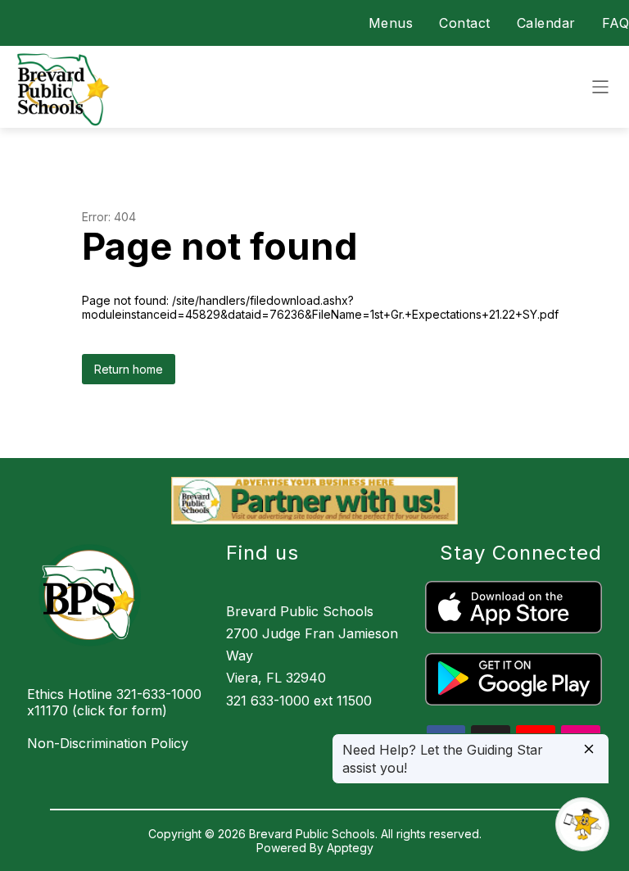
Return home (128, 369)
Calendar (546, 23)
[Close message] (589, 750)
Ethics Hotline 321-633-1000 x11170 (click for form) (114, 702)
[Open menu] (600, 86)
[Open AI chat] (582, 824)
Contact (465, 23)
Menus (391, 23)
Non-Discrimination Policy (107, 743)
